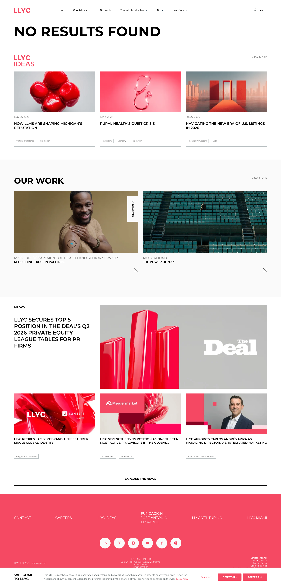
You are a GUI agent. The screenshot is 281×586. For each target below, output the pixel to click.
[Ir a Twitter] (119, 543)
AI (62, 10)
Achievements (108, 456)
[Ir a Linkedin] (105, 543)
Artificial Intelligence (25, 141)
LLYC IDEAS (106, 518)
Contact (22, 518)
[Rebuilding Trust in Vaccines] (76, 222)
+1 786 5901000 (140, 567)
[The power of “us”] (205, 222)
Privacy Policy (260, 560)
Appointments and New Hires (201, 456)
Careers (63, 518)
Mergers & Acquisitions (26, 456)
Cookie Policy (182, 579)
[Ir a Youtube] (147, 543)
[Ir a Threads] (175, 543)
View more (259, 57)
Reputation (45, 141)
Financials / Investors (197, 141)
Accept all (255, 577)
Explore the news (140, 479)
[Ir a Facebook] (161, 543)
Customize (206, 577)
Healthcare (107, 141)
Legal (215, 141)
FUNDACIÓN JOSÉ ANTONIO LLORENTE (154, 518)
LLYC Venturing (207, 518)
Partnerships (126, 456)
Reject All (230, 577)
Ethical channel (259, 558)
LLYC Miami (257, 518)
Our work (105, 10)
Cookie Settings (258, 566)
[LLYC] (22, 10)
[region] (140, 577)
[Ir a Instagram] (133, 543)
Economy (122, 141)
